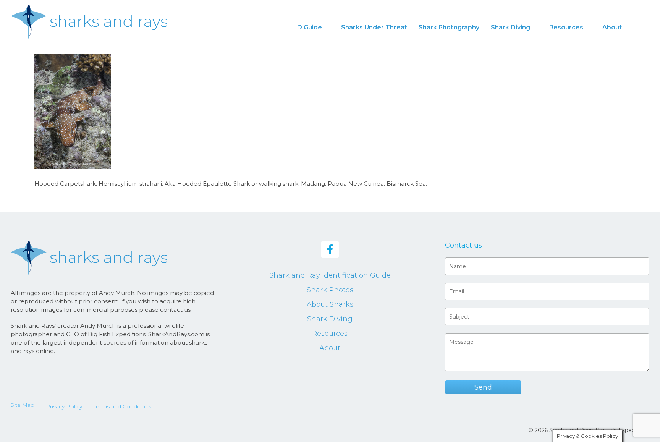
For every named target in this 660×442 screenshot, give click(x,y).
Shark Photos (330, 290)
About (329, 348)
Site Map (22, 405)
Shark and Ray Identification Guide (330, 275)
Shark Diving (330, 319)
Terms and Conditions (122, 406)
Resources (330, 333)
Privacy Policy (64, 406)
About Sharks (330, 304)
